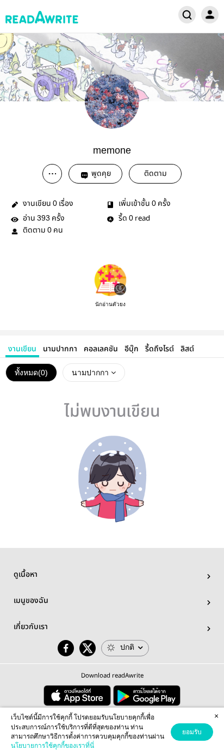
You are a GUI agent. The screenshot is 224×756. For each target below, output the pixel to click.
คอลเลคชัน (101, 349)
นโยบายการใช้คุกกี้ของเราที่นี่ (52, 745)
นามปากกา (60, 349)
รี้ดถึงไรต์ (159, 349)
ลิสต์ (187, 349)
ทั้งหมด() (31, 372)
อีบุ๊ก (132, 349)
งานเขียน (22, 349)
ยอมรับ (192, 732)
